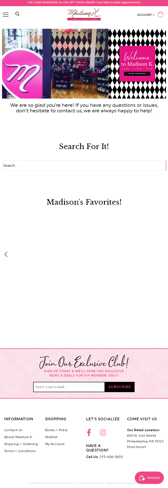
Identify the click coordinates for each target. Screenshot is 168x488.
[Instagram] (103, 433)
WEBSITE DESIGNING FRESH (123, 483)
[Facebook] (90, 433)
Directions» (136, 447)
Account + (145, 15)
